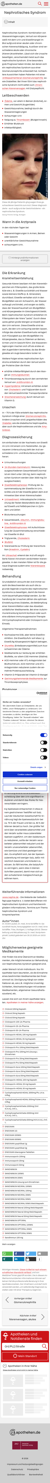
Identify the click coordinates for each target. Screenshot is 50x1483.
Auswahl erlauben (25, 781)
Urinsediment (12, 499)
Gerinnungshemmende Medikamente (24, 678)
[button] (7, 1254)
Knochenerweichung (15, 397)
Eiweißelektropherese (16, 485)
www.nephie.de (10, 897)
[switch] (43, 742)
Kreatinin (14, 549)
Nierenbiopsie (37, 565)
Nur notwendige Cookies (25, 788)
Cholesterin (15, 389)
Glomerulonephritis (36, 416)
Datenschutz (17, 1469)
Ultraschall (11, 555)
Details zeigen (36, 767)
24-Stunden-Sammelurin (17, 467)
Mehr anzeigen (8, 1244)
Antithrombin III (18, 523)
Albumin (25, 520)
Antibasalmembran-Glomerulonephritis (22, 78)
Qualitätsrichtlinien (16, 1474)
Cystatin (24, 549)
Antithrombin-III (25, 382)
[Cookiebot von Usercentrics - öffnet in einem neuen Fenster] (36, 693)
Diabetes (7, 423)
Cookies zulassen (25, 774)
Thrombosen (23, 119)
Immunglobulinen (20, 374)
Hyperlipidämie (12, 386)
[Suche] (40, 4)
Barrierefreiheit (36, 1474)
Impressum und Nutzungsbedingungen (25, 1464)
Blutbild (9, 542)
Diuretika (9, 645)
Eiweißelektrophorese (16, 527)
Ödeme (8, 101)
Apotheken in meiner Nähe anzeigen (25, 1002)
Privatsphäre (33, 1469)
